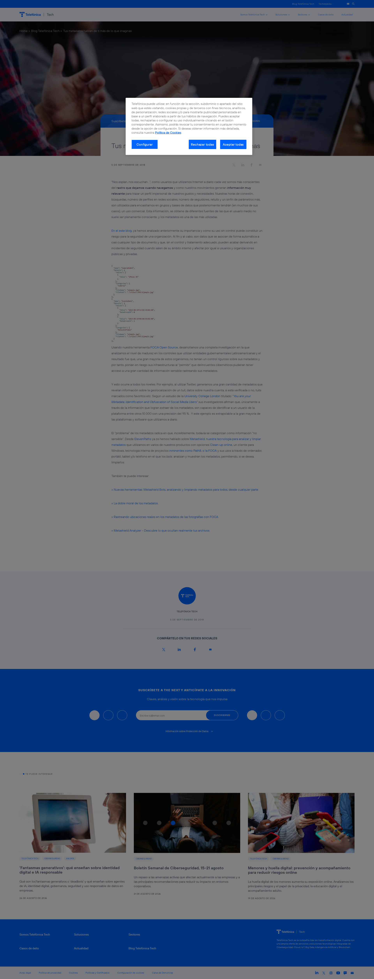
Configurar (145, 144)
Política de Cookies (168, 132)
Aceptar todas (233, 144)
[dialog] (189, 126)
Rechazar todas (202, 144)
